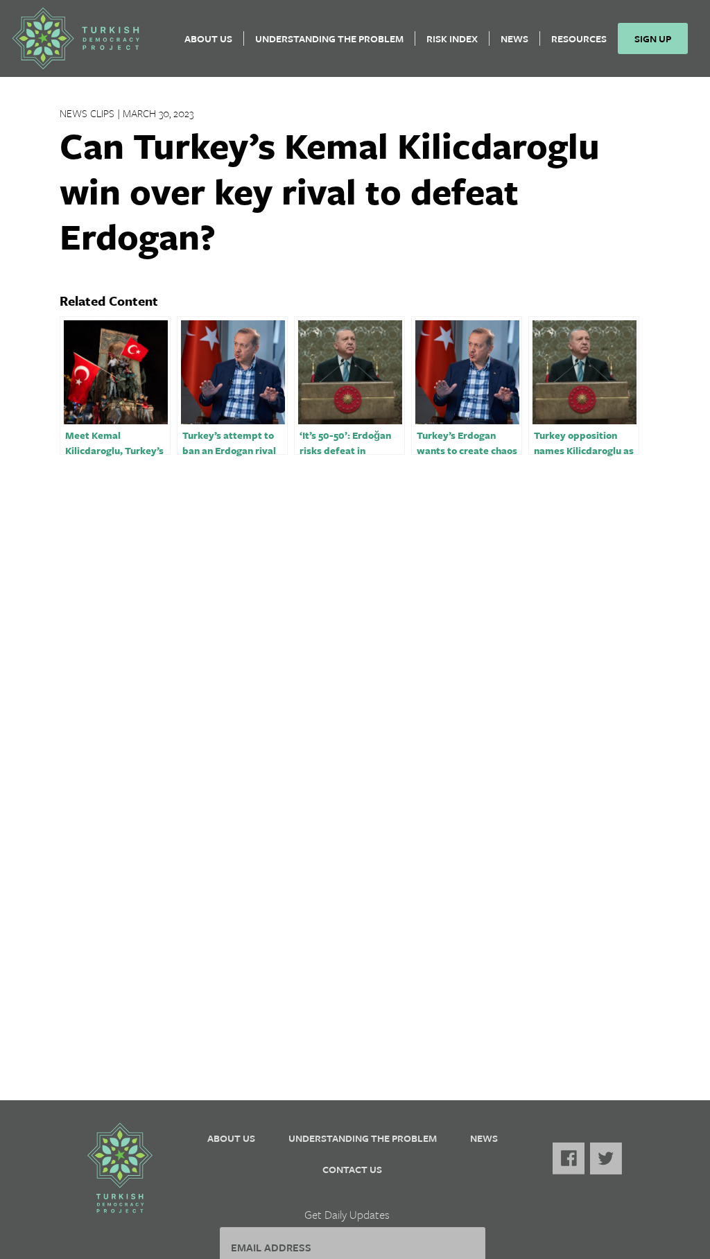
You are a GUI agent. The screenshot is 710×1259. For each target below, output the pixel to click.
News (514, 38)
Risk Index (452, 38)
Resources (579, 38)
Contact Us (352, 1169)
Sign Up (652, 38)
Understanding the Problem (329, 38)
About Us (208, 38)
